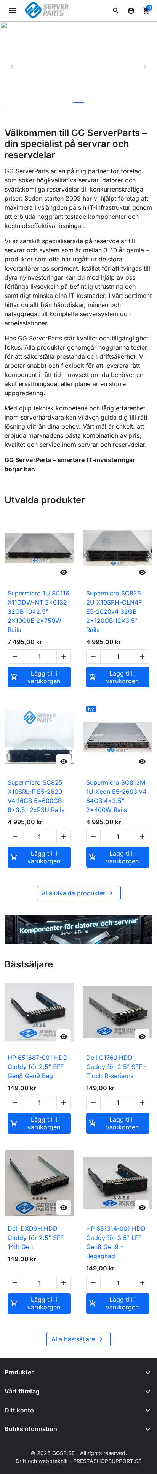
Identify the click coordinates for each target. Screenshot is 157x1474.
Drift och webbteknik (42, 1461)
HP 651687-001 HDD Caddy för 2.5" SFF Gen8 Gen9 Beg (38, 1067)
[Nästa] (145, 66)
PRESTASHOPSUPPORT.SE (107, 1461)
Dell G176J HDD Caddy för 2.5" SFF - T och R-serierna (116, 1067)
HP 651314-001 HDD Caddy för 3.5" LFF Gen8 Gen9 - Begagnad (116, 1242)
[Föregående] (12, 66)
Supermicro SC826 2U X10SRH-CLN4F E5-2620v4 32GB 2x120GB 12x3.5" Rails (114, 611)
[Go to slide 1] (78, 103)
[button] (116, 11)
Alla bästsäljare (78, 1339)
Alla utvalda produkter (78, 893)
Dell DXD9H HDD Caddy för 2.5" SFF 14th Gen (36, 1238)
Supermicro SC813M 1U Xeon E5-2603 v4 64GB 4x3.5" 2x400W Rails (116, 796)
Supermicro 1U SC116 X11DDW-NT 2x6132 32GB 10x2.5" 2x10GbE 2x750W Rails (38, 611)
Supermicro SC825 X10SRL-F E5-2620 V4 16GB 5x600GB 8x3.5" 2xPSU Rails (36, 796)
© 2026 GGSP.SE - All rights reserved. (78, 1453)
